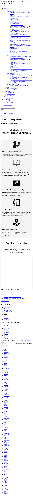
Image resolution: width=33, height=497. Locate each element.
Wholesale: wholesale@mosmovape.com (14, 298)
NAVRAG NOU (5, 301)
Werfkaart (26, 340)
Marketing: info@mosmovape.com (12, 297)
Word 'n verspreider (8, 113)
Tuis (5, 111)
